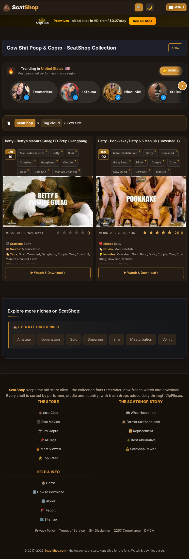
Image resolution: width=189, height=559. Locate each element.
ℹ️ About (48, 501)
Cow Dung (120, 172)
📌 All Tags (48, 440)
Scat (71, 153)
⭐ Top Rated (48, 458)
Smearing (95, 339)
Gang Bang (120, 162)
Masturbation (141, 339)
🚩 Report (48, 510)
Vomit (167, 339)
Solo (73, 339)
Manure (161, 172)
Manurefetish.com (32, 153)
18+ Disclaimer (99, 530)
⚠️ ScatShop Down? (141, 449)
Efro (116, 339)
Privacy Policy (45, 530)
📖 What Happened (141, 413)
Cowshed (26, 162)
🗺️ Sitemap (48, 519)
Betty (56, 153)
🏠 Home (48, 483)
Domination (50, 339)
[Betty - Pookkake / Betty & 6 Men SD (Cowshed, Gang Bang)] (141, 201)
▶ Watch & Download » (47, 273)
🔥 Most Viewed (48, 449)
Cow (23, 172)
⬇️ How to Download (48, 492)
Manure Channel (66, 172)
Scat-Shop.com (55, 550)
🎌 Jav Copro (48, 431)
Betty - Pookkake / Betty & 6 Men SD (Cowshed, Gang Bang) (141, 141)
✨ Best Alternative (141, 440)
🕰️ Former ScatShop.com (141, 422)
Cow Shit (40, 172)
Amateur (24, 339)
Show (175, 48)
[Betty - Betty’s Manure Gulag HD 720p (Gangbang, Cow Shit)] (48, 201)
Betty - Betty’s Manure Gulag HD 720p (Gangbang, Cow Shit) (48, 141)
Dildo (139, 162)
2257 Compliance (127, 530)
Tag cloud (51, 123)
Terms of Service (72, 530)
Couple (68, 162)
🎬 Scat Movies (48, 422)
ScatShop (25, 123)
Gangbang (48, 162)
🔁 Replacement (140, 431)
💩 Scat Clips (48, 413)
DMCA (149, 530)
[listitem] (34, 92)
